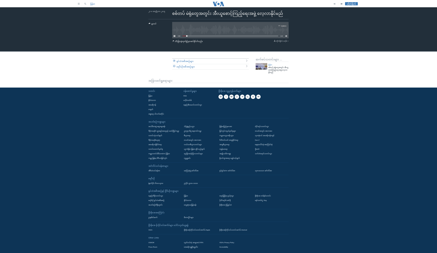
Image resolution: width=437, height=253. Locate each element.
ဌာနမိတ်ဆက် (153, 217)
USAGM (151, 242)
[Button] (152, 24)
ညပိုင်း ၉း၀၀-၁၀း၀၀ (191, 183)
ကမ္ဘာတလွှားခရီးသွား (226, 135)
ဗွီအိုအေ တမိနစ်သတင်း (263, 196)
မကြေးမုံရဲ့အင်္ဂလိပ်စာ (191, 171)
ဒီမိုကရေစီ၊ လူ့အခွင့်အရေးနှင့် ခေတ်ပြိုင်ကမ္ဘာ (163, 131)
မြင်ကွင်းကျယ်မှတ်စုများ (227, 131)
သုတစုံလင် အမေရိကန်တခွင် (264, 135)
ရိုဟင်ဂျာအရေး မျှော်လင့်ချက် (229, 158)
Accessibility (223, 247)
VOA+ (150, 230)
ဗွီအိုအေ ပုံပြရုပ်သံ (225, 205)
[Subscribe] (258, 96)
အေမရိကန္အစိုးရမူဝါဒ (191, 247)
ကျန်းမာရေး (223, 149)
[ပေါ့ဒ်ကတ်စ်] (253, 96)
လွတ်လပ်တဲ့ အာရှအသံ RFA (193, 242)
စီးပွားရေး (187, 135)
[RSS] (247, 96)
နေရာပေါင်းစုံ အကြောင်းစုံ (263, 144)
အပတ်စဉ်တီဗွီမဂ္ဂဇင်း (155, 205)
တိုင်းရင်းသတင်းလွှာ (262, 126)
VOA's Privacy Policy (226, 242)
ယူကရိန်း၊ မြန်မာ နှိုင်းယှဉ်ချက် (194, 149)
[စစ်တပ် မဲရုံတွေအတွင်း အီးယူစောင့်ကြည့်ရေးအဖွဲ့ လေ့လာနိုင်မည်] (261, 66)
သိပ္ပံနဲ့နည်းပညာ (189, 126)
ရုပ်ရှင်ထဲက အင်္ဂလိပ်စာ (227, 171)
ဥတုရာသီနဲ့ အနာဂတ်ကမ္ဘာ (192, 131)
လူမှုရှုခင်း (187, 158)
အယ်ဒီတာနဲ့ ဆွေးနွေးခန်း (156, 126)
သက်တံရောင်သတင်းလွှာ (263, 154)
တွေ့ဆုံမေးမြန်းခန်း (190, 205)
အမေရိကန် (152, 105)
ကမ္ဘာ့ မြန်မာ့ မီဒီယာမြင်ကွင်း (157, 158)
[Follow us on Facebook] (220, 96)
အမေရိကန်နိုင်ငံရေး (155, 144)
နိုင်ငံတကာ (152, 100)
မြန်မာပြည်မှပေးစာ (225, 126)
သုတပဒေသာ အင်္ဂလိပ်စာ (263, 171)
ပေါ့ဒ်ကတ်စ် (187, 100)
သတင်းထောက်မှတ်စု (155, 149)
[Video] (341, 4)
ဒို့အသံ (257, 149)
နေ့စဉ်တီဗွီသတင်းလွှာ (155, 196)
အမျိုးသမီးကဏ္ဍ (225, 154)
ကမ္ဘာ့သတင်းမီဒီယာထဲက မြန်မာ (159, 154)
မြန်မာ (92, 4)
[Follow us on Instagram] (237, 96)
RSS (185, 96)
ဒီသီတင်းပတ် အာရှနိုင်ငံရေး (228, 140)
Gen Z (257, 140)
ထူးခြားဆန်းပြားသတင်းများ (193, 154)
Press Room (152, 247)
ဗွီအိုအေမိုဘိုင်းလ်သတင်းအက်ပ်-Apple (197, 230)
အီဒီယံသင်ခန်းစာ (154, 171)
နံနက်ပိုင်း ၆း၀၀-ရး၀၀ (155, 183)
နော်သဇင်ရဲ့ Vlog (261, 200)
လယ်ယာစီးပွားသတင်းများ (193, 144)
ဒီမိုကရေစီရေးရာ (154, 140)
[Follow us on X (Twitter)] (226, 96)
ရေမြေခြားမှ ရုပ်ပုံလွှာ (226, 196)
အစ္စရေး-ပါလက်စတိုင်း (156, 114)
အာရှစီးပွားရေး (224, 144)
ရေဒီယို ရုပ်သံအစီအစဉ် (156, 200)
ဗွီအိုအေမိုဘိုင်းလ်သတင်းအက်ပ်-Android (233, 230)
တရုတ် (150, 109)
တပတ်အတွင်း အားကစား (192, 140)
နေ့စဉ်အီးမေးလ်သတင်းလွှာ (192, 105)
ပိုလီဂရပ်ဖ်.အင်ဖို (225, 200)
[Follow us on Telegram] (242, 96)
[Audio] (334, 4)
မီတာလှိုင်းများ (189, 217)
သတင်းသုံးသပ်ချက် (155, 135)
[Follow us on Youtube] (231, 96)
